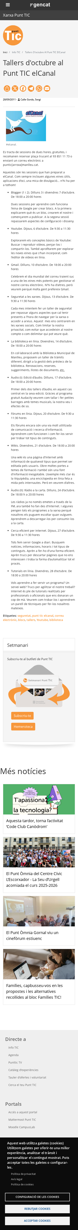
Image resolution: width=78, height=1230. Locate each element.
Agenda (13, 1055)
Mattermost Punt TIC (22, 1120)
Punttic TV (15, 1062)
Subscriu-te (22, 715)
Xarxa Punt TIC (16, 15)
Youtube (42, 620)
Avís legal (16, 1179)
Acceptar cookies (37, 1221)
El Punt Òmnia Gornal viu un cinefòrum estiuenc (32, 935)
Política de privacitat (23, 1174)
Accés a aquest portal (22, 1112)
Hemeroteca (23, 726)
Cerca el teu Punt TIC (22, 1085)
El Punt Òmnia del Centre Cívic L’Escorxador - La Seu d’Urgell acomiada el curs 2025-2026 (34, 879)
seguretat (24, 616)
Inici (5, 52)
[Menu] (7, 5)
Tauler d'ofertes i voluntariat (27, 1077)
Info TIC (13, 1047)
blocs (21, 620)
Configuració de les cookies (37, 1197)
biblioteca (56, 620)
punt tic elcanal (42, 616)
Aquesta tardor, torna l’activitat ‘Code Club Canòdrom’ (34, 823)
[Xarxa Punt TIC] (14, 35)
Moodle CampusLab (21, 1127)
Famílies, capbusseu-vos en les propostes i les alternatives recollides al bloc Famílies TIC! (34, 991)
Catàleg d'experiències (23, 1070)
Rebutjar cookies (37, 1209)
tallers (31, 620)
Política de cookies (22, 1184)
